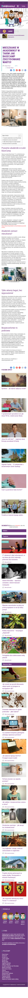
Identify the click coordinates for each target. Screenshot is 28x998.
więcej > (5, 922)
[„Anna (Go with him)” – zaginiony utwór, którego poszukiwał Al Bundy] (14, 430)
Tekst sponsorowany (9, 691)
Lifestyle (8, 67)
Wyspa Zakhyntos (6, 977)
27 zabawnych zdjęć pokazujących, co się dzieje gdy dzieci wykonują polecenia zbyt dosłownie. (13, 557)
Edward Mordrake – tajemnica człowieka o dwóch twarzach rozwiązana (11, 583)
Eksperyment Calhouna (7, 973)
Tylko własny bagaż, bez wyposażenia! (11, 141)
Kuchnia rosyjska (6, 974)
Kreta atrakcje (5, 972)
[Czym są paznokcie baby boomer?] (14, 481)
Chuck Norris (5, 954)
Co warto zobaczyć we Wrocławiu (10, 966)
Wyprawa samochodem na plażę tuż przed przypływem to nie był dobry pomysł (13, 607)
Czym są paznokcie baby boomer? (12, 490)
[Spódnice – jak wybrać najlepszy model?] (14, 380)
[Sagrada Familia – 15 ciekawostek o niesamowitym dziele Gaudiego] (14, 456)
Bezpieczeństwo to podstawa (10, 143)
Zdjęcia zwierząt (6, 964)
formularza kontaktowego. (9, 944)
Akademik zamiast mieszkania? (10, 140)
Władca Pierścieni (6, 967)
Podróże (5, 639)
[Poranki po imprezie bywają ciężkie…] (14, 506)
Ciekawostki (6, 459)
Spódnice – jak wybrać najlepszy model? (14, 388)
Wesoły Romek (8, 562)
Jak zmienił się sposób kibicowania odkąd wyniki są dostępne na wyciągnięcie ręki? (13, 686)
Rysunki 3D (4, 960)
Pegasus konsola (6, 976)
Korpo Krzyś (7, 65)
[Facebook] (11, 70)
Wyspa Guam (5, 961)
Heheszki (5, 434)
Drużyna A (4, 956)
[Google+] (17, 70)
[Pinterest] (20, 70)
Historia (5, 566)
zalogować (17, 525)
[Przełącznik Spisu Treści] (19, 135)
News (12, 67)
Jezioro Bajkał (5, 958)
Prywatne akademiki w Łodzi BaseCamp (12, 138)
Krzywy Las (5, 957)
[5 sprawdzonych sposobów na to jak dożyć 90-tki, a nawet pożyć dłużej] (14, 405)
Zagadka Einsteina (6, 963)
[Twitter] (14, 70)
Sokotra (4, 970)
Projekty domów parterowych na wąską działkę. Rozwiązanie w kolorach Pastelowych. (12, 875)
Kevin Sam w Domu (6, 969)
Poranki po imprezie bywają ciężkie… (13, 515)
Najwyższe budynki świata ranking (10, 979)
